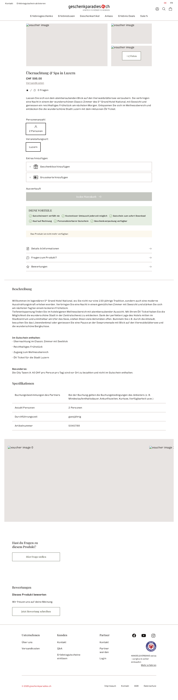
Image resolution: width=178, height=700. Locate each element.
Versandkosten (35, 83)
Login (103, 658)
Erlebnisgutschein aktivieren (31, 3)
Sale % (144, 16)
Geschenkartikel (90, 16)
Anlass (109, 16)
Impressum (110, 686)
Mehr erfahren (148, 665)
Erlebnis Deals (126, 16)
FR (171, 3)
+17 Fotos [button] (131, 56)
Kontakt (9, 3)
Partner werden (104, 650)
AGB (136, 686)
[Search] (164, 9)
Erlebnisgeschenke (41, 16)
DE (165, 3)
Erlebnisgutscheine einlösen (68, 656)
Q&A (59, 648)
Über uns (27, 642)
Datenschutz (150, 686)
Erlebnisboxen (66, 16)
